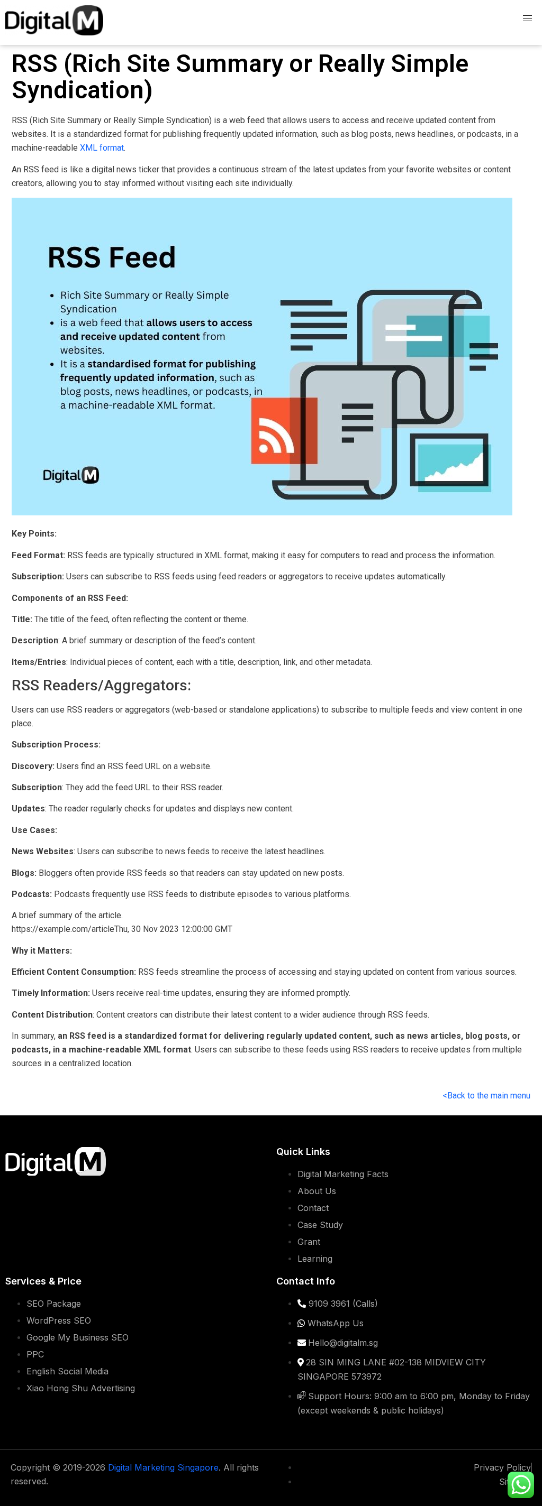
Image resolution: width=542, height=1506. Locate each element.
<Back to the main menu (486, 1096)
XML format (102, 148)
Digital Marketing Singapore (163, 1467)
